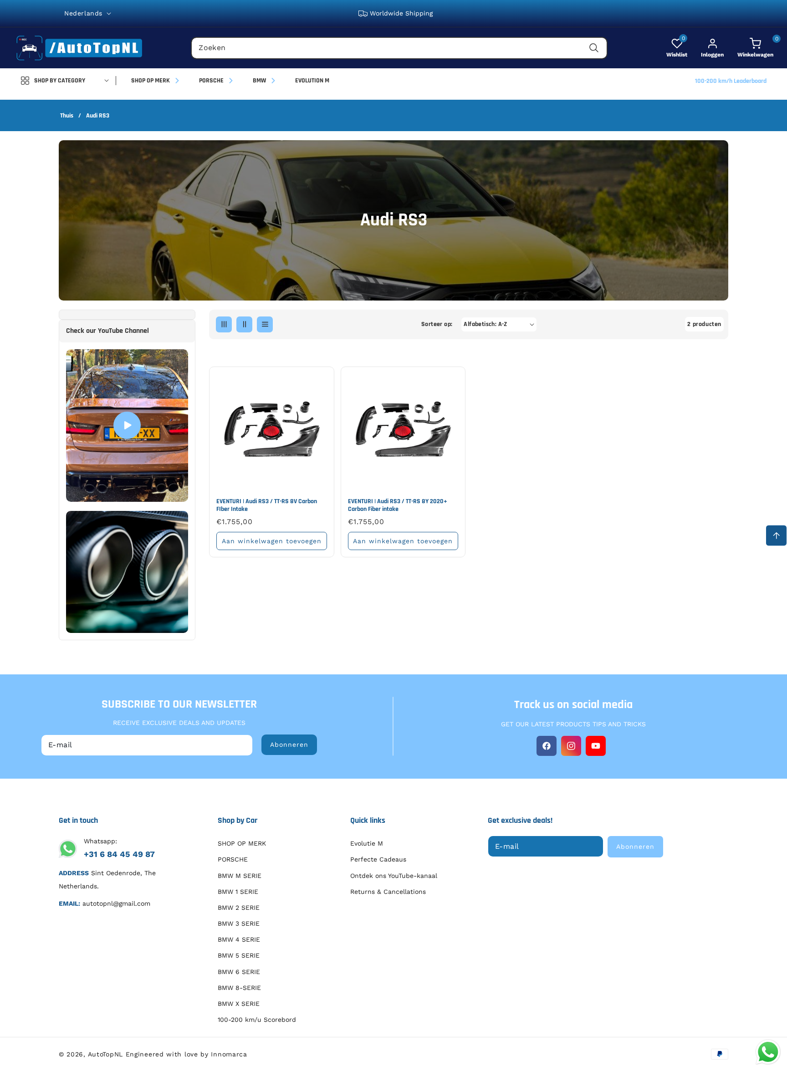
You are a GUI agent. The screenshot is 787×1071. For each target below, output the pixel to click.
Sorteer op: (436, 324)
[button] (748, 48)
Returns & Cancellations (388, 891)
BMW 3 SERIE (239, 923)
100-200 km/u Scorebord (257, 1019)
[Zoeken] (594, 48)
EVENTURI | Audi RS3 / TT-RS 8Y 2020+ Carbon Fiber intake (397, 505)
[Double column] (244, 324)
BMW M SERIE (239, 875)
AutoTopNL (105, 1054)
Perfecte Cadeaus (378, 859)
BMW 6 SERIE (239, 971)
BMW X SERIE (239, 1003)
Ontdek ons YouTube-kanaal (393, 875)
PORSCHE (233, 859)
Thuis (66, 116)
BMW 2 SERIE (239, 907)
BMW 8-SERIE (239, 987)
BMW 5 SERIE (239, 955)
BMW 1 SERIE (238, 891)
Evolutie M (366, 843)
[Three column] (224, 324)
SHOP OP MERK (242, 843)
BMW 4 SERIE (239, 939)
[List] (265, 324)
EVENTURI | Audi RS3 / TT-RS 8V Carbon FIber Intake (266, 505)
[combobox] (399, 48)
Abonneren (289, 744)
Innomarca (229, 1054)
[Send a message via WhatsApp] (768, 1052)
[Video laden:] (127, 425)
